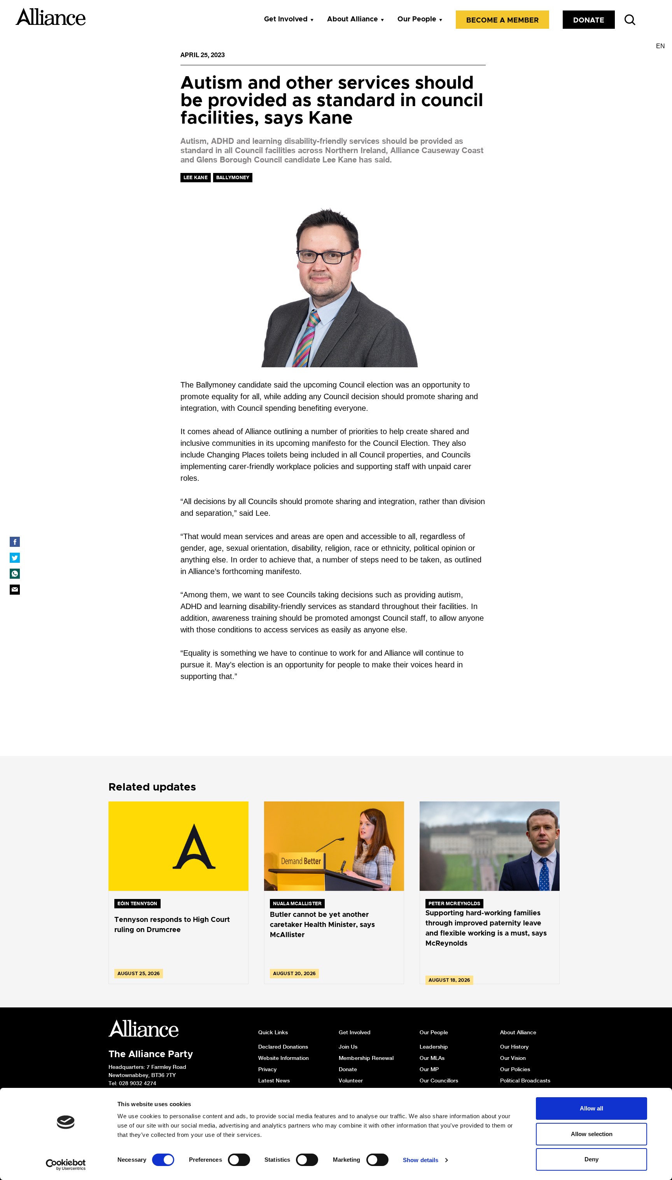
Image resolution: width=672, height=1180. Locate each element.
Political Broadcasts (525, 1080)
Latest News (274, 1080)
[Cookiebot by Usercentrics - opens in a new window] (66, 1165)
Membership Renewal (366, 1058)
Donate (588, 20)
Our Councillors (439, 1080)
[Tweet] (15, 558)
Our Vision (513, 1058)
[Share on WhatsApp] (15, 574)
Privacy (267, 1069)
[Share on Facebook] (15, 542)
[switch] (239, 1160)
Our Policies (515, 1069)
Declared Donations (283, 1047)
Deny (591, 1159)
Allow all (591, 1108)
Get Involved (286, 19)
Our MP (429, 1069)
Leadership (434, 1047)
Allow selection (591, 1134)
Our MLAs (432, 1058)
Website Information (283, 1058)
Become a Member (502, 20)
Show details (420, 1160)
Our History (514, 1047)
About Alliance (352, 19)
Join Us (348, 1047)
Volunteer (351, 1080)
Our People (416, 19)
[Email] (15, 590)
